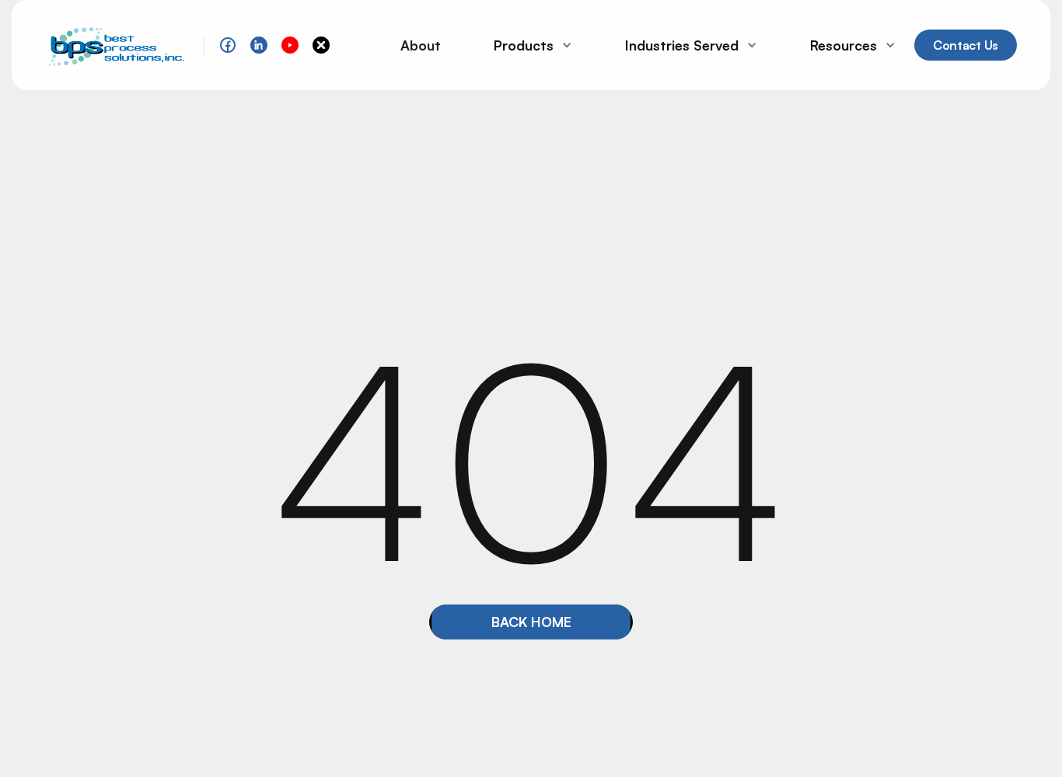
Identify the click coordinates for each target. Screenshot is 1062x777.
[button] (527, 45)
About (420, 45)
